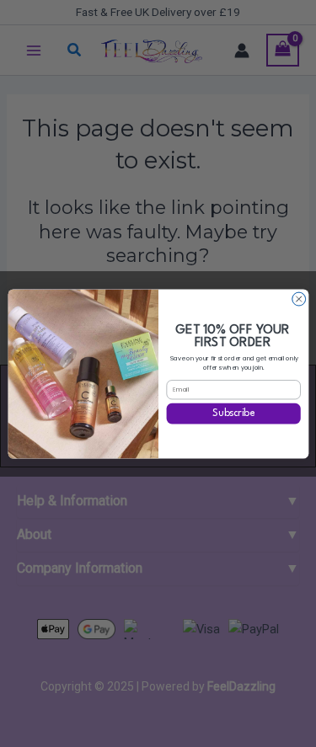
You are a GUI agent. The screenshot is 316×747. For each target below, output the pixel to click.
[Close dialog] (298, 299)
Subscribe (233, 413)
